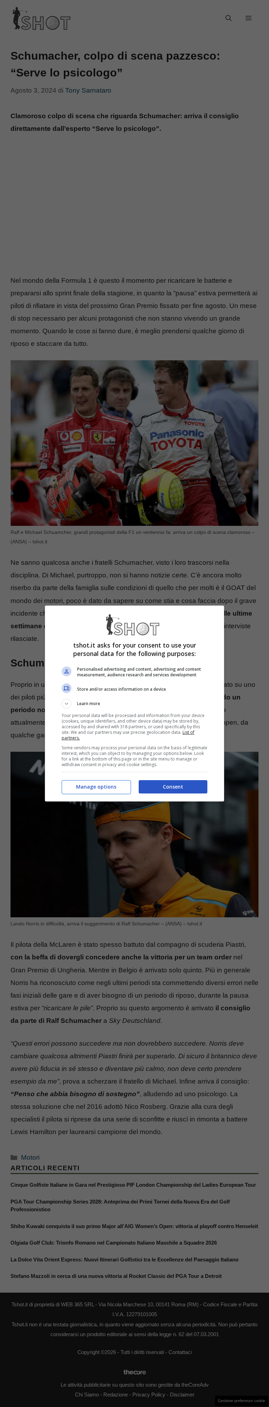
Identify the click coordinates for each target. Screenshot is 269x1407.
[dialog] (134, 703)
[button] (134, 704)
